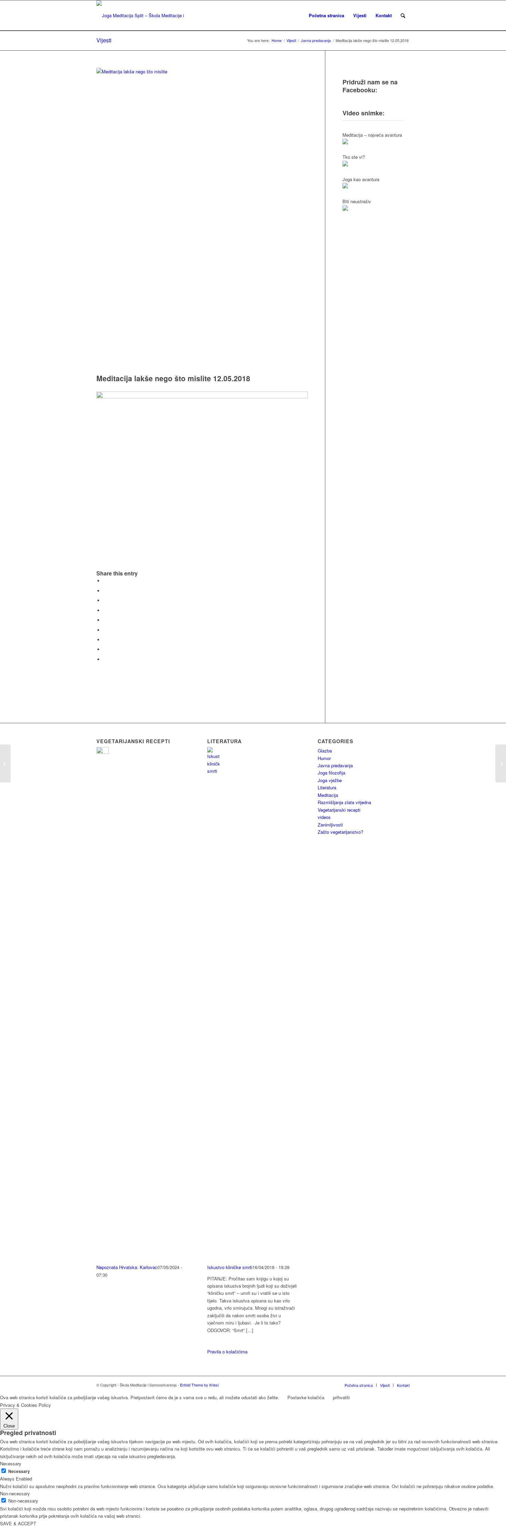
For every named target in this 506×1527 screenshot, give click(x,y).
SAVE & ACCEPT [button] (18, 1523)
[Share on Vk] (105, 639)
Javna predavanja (335, 765)
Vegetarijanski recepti (339, 810)
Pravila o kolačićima (227, 1351)
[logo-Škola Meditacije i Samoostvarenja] (141, 15)
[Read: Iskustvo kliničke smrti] (213, 771)
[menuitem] (326, 15)
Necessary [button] (10, 1463)
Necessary (19, 1471)
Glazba (325, 750)
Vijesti (104, 40)
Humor (324, 758)
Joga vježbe (330, 780)
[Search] (403, 15)
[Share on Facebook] (105, 581)
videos (324, 817)
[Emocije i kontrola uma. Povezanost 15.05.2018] (500, 763)
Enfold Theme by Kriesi (199, 1385)
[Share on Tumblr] (105, 630)
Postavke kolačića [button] (305, 1397)
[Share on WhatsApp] (105, 600)
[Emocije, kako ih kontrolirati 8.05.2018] (5, 763)
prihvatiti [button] (341, 1397)
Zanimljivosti (330, 824)
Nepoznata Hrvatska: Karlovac (126, 1267)
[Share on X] (105, 591)
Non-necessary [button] (15, 1493)
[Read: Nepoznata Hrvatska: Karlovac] (102, 752)
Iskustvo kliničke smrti (229, 1267)
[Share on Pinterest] (105, 610)
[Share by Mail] (105, 659)
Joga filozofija (331, 772)
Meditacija (328, 795)
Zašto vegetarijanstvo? (340, 832)
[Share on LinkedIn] (105, 620)
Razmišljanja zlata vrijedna (344, 802)
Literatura (327, 787)
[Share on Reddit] (105, 649)
